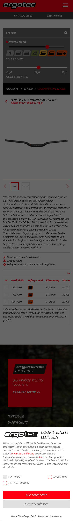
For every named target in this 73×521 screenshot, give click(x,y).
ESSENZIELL (15, 477)
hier (41, 457)
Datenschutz (44, 516)
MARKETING (60, 477)
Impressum (57, 516)
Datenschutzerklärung (22, 453)
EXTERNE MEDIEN (18, 483)
